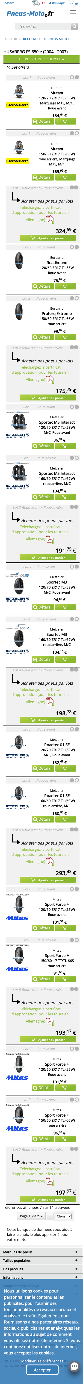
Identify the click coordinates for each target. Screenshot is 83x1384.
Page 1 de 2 (30, 1216)
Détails (44, 121)
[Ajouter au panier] (65, 121)
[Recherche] (74, 26)
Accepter (42, 1370)
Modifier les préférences (42, 1361)
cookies (40, 1291)
